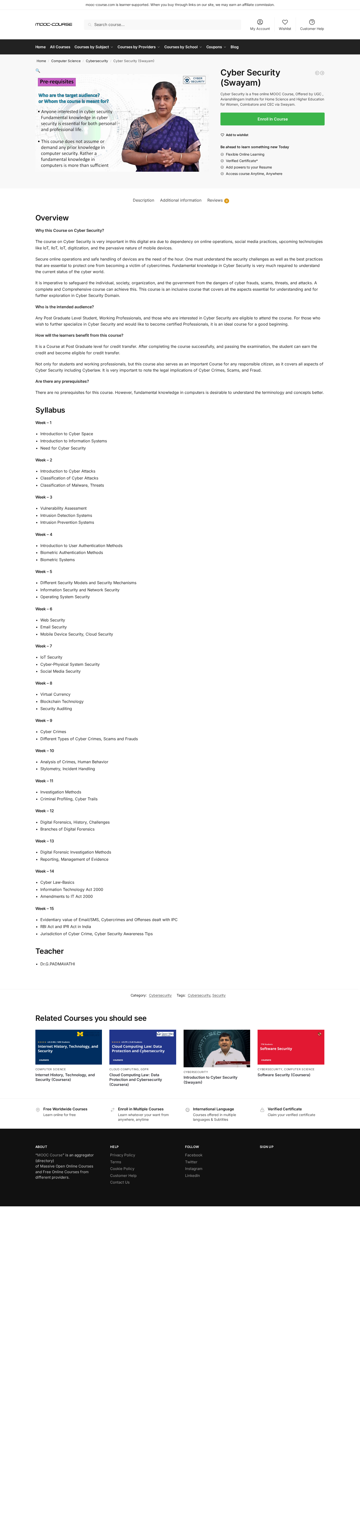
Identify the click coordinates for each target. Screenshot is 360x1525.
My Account (260, 28)
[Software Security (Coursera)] (291, 1047)
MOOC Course (50, 1155)
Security (219, 995)
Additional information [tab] (180, 200)
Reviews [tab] (217, 200)
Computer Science (66, 61)
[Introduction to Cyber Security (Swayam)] (322, 73)
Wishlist (285, 28)
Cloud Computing (124, 1069)
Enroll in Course (142, 1093)
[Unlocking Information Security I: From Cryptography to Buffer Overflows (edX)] (317, 73)
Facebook (193, 1155)
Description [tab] (143, 200)
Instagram (193, 1168)
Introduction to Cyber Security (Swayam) (211, 1080)
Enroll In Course (273, 119)
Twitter (191, 1162)
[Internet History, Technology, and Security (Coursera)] (68, 1047)
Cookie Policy (122, 1168)
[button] (37, 70)
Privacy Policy (122, 1155)
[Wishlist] (94, 1037)
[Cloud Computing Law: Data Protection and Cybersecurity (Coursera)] (142, 1047)
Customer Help (312, 28)
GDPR (145, 1069)
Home (41, 61)
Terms (115, 1162)
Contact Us (120, 1182)
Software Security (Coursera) (284, 1074)
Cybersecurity (97, 61)
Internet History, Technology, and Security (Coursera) (65, 1077)
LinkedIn (192, 1175)
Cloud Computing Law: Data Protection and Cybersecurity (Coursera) (135, 1079)
